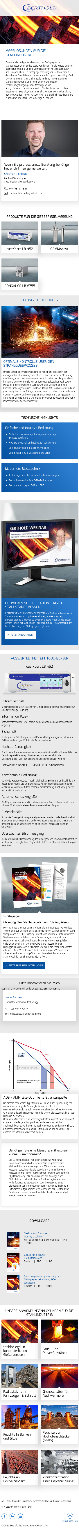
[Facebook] (4, 1516)
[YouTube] (20, 1516)
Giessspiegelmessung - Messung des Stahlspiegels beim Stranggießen (42, 1278)
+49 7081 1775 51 (18, 188)
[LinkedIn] (12, 1516)
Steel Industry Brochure (35, 1233)
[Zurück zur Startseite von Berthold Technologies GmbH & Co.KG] (39, 7)
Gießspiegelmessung (34, 1254)
